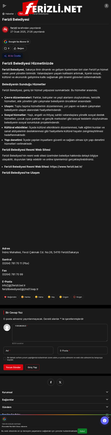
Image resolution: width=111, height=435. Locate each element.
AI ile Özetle (14, 55)
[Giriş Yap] (106, 5)
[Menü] (4, 5)
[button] (105, 420)
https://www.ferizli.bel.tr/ (66, 166)
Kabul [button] (82, 431)
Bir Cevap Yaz (14, 312)
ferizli (13, 27)
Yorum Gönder (13, 367)
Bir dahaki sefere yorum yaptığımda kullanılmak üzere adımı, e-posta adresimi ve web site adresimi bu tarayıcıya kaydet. (54, 359)
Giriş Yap (32, 367)
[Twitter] (60, 382)
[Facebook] (50, 382)
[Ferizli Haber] (55, 6)
